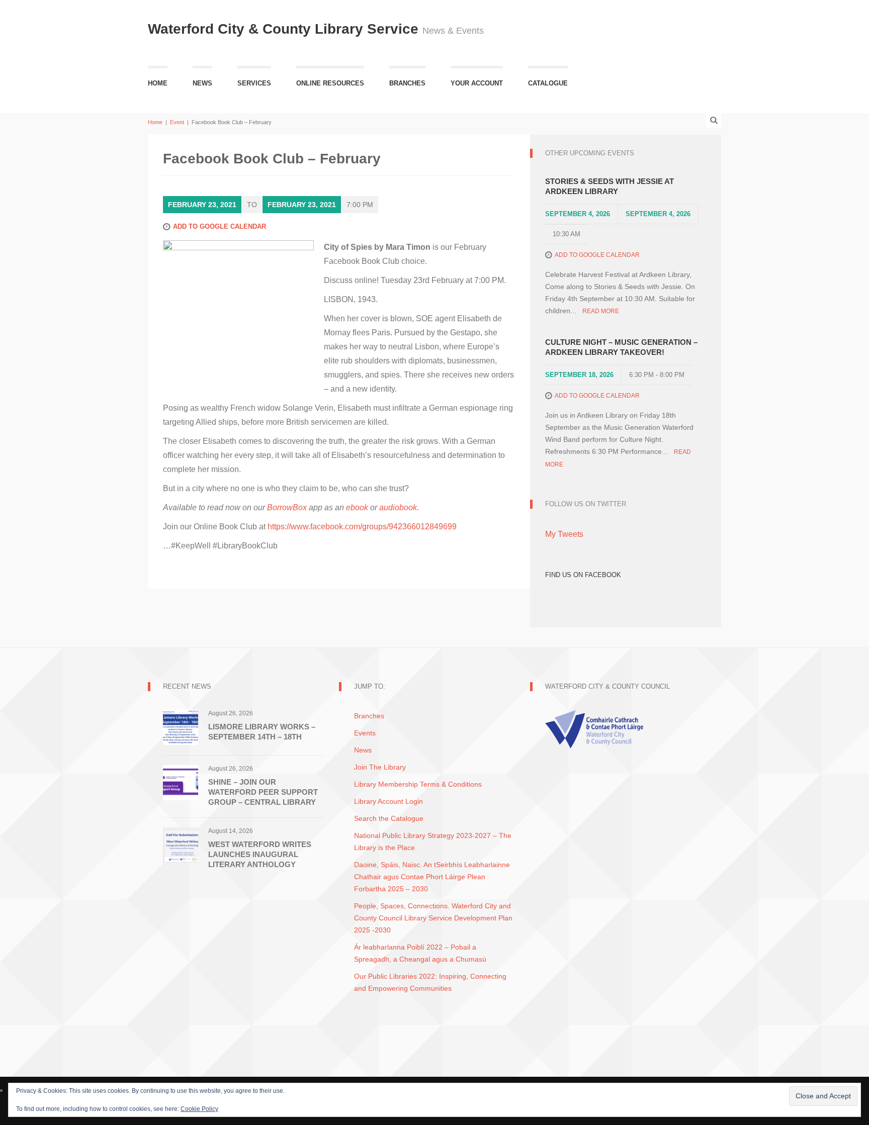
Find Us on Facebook (583, 575)
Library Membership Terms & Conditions (418, 784)
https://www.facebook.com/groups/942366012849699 (362, 526)
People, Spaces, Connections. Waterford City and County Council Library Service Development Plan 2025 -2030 (433, 918)
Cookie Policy (199, 1108)
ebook (357, 507)
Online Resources (330, 83)
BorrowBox (287, 507)
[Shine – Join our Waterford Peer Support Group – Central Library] (180, 782)
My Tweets (564, 534)
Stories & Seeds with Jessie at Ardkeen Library (609, 186)
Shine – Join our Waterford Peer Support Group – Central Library (263, 792)
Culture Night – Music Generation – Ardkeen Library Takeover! (621, 347)
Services (254, 83)
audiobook (398, 507)
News (202, 83)
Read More (600, 311)
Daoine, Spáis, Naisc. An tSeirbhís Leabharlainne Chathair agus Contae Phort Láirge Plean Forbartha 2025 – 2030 (432, 877)
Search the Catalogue (388, 818)
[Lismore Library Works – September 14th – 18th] (180, 726)
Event (177, 122)
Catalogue (548, 83)
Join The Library (380, 767)
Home (157, 83)
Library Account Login (388, 801)
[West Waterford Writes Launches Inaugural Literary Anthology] (180, 844)
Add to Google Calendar (219, 226)
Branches (407, 83)
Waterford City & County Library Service (285, 29)
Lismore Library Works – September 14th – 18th (261, 731)
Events (365, 733)
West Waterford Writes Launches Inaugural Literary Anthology (259, 854)
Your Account (477, 83)
